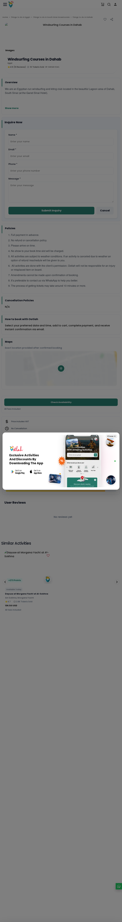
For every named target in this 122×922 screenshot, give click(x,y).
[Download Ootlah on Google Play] (17, 471)
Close (111, 436)
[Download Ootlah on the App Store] (35, 471)
